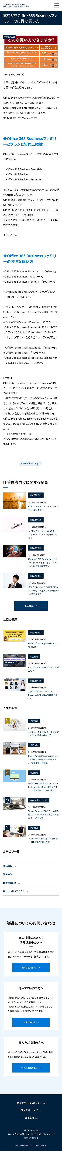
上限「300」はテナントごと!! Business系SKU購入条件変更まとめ (42, 695)
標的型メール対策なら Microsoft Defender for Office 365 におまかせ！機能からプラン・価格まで (43, 787)
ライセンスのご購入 (29, 1067)
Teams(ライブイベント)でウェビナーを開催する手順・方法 (43, 840)
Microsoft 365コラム (13, 891)
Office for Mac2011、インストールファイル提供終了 (43, 508)
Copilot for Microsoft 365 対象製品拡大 (43, 669)
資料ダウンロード (29, 967)
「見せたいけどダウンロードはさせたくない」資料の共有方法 (43, 733)
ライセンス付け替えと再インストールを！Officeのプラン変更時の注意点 (43, 534)
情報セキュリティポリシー (29, 1103)
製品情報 (7, 865)
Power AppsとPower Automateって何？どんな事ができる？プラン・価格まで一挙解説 (43, 759)
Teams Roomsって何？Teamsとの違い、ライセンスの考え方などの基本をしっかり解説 (43, 814)
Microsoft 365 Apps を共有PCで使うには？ (43, 645)
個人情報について (29, 1110)
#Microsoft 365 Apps (30, 463)
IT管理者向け (9, 882)
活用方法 (7, 874)
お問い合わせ (29, 1022)
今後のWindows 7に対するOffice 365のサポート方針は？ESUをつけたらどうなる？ (43, 591)
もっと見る (29, 605)
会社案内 (29, 1117)
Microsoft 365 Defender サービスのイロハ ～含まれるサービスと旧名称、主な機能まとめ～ (43, 562)
